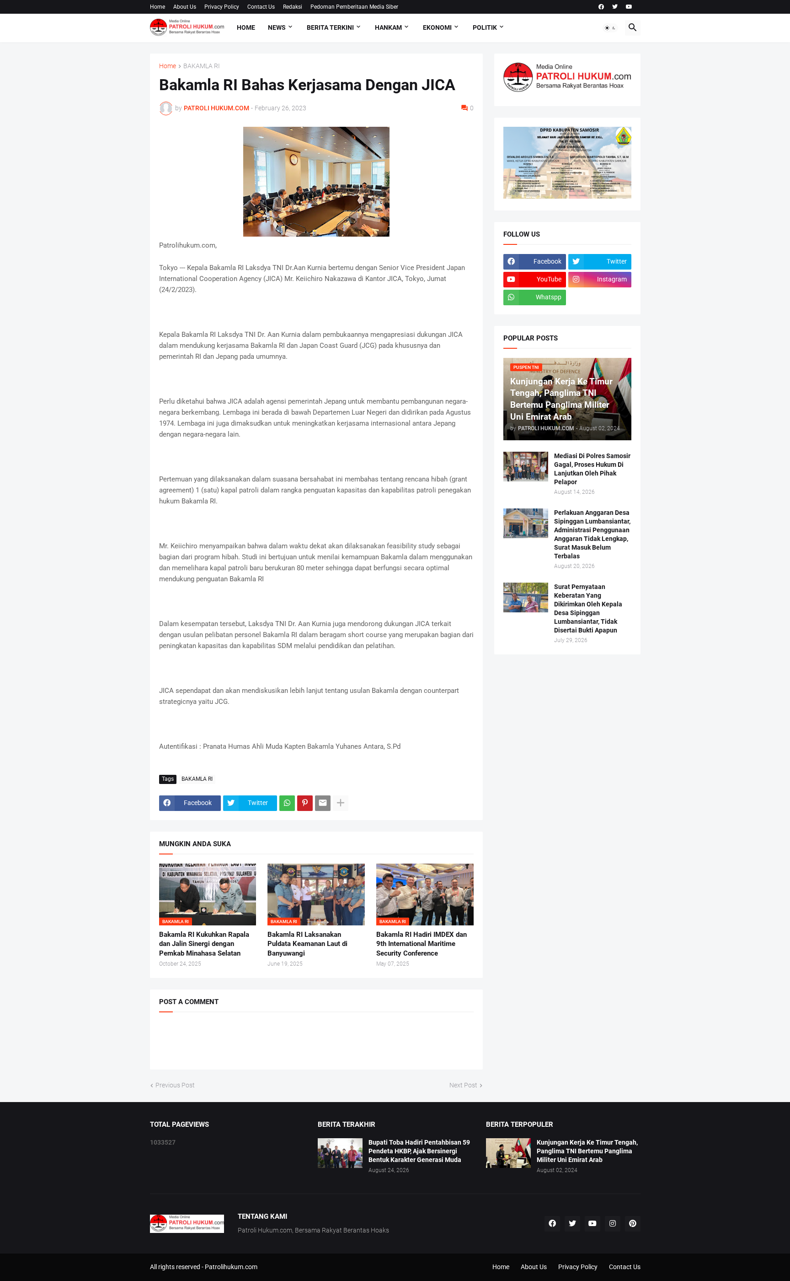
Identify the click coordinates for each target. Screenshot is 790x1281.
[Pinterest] (305, 803)
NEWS (277, 27)
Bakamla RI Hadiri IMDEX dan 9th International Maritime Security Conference (421, 943)
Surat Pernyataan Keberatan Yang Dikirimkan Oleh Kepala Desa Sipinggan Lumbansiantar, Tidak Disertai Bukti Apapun (588, 608)
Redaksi (292, 7)
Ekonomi (437, 27)
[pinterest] (633, 1224)
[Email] (323, 803)
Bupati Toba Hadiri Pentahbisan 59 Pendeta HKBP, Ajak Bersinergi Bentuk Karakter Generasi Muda (419, 1151)
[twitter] (615, 7)
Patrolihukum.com (231, 1266)
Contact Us (261, 7)
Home (157, 7)
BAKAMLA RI (201, 66)
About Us (184, 7)
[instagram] (612, 1224)
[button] (610, 27)
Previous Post (175, 1085)
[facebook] (601, 7)
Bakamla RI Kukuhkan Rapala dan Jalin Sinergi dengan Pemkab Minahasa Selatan (204, 943)
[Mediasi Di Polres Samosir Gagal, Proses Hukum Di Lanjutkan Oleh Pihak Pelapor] (525, 466)
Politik (485, 27)
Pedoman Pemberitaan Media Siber (354, 7)
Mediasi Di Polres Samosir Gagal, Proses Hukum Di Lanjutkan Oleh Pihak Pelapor (592, 469)
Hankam (388, 27)
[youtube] (629, 7)
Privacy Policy (221, 7)
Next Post (463, 1085)
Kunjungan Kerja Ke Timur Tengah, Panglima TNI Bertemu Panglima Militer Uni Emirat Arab (587, 1151)
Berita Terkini (330, 27)
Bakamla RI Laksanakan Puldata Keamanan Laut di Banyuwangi (307, 943)
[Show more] (340, 803)
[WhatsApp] (287, 803)
